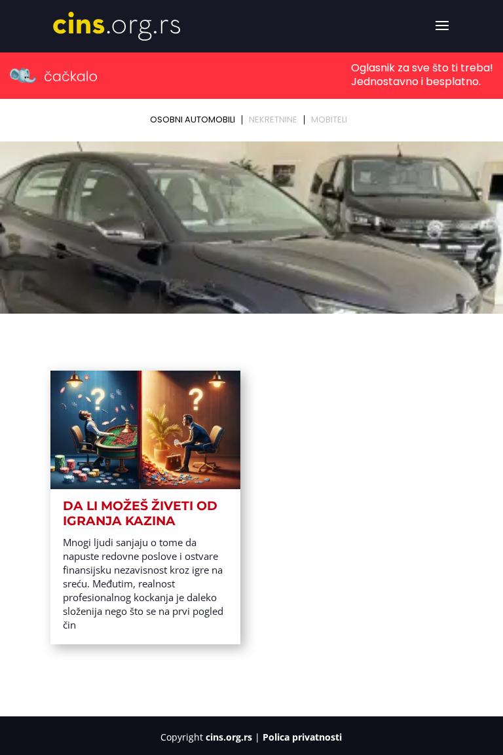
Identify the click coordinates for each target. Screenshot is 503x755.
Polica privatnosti (302, 737)
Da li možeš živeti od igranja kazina (140, 513)
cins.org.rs (229, 737)
